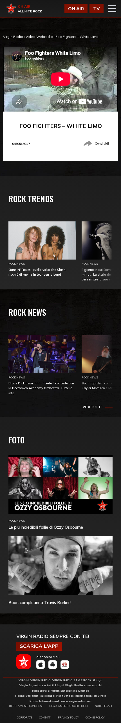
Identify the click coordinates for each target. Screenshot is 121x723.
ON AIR (76, 8)
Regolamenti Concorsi (25, 705)
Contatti (45, 717)
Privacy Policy (68, 717)
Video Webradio (39, 36)
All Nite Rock (30, 11)
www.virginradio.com (75, 701)
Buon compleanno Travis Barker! (39, 602)
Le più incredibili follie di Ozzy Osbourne (45, 527)
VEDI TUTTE (92, 407)
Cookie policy (95, 717)
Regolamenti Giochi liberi (68, 705)
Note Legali (103, 705)
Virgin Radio (13, 36)
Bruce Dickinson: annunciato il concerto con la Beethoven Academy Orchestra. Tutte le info (41, 388)
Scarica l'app (39, 646)
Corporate (24, 717)
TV (96, 8)
